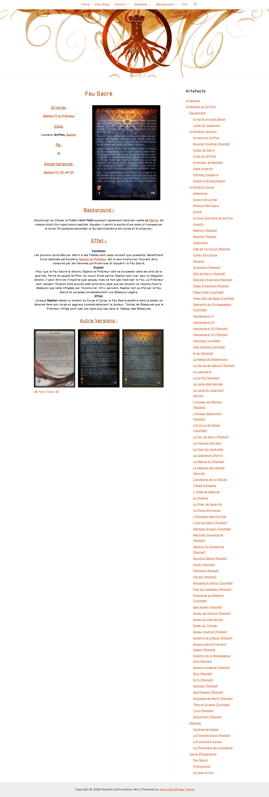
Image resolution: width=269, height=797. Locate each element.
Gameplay (140, 4)
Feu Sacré (200, 760)
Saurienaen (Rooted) (207, 607)
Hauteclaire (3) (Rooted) (210, 329)
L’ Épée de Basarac (206, 492)
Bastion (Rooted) (205, 230)
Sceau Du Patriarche (208, 620)
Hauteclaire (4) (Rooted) (210, 335)
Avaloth (198, 224)
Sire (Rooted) (202, 674)
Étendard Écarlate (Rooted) (212, 280)
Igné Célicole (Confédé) (209, 347)
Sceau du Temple (205, 626)
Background (164, 4)
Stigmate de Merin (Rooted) (213, 698)
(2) (62, 172)
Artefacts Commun (203, 131)
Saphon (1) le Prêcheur (59, 116)
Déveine (198, 261)
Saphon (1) (51, 172)
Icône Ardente (203, 169)
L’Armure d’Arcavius (207, 742)
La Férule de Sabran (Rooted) (214, 366)
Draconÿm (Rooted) (207, 267)
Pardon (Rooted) (204, 577)
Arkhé (197, 212)
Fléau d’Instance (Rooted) (211, 286)
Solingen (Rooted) (205, 686)
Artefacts (193, 101)
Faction (120, 4)
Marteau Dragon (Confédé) (212, 529)
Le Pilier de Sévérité (207, 504)
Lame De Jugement (206, 125)
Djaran (153, 220)
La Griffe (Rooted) (206, 378)
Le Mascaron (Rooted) (208, 462)
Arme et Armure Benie (209, 119)
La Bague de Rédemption (210, 359)
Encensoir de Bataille (208, 162)
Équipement (197, 113)
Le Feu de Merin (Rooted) (211, 437)
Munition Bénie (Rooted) (210, 558)
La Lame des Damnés (208, 384)
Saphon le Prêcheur (93, 259)
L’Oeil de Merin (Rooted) (210, 523)
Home (85, 4)
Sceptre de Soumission (209, 181)
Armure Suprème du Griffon (213, 218)
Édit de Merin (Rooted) (209, 274)
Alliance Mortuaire (206, 206)
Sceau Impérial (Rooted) (210, 632)
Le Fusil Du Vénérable (208, 449)
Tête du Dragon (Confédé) (211, 705)
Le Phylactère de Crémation (213, 748)
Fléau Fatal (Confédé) (208, 292)
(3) (72, 172)
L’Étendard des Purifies (209, 517)
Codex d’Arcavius (205, 255)
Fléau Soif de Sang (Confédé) (213, 298)
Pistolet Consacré (205, 175)
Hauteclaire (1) (203, 316)
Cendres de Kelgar (206, 729)
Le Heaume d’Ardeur (207, 443)
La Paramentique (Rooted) (211, 735)
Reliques (195, 723)
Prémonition (201, 766)
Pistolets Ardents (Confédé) (213, 583)
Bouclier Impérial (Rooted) (211, 144)
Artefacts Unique (201, 187)
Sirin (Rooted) (203, 680)
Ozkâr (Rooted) (204, 565)
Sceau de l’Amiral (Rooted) (212, 613)
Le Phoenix (200, 498)
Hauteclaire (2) (204, 322)
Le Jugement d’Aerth (208, 455)
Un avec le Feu (203, 773)
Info (185, 4)
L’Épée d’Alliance (204, 486)
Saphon (71, 135)
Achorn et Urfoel (205, 200)
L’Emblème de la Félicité (210, 480)
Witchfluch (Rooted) (207, 717)
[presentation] (127, 4)
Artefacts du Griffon (201, 107)
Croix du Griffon (204, 156)
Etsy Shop (102, 4)
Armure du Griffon (206, 138)
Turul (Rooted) (203, 711)
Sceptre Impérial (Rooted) (211, 668)
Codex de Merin (204, 150)
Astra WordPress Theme (176, 789)
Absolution (200, 193)
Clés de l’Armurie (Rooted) (211, 249)
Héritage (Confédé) (206, 341)
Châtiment (200, 243)
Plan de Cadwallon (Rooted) (212, 589)
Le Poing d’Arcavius (206, 510)
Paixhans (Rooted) (206, 571)
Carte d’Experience (202, 754)
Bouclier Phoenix (204, 237)
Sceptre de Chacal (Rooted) (212, 638)
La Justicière (202, 372)
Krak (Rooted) (203, 353)
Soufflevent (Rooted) (208, 692)
